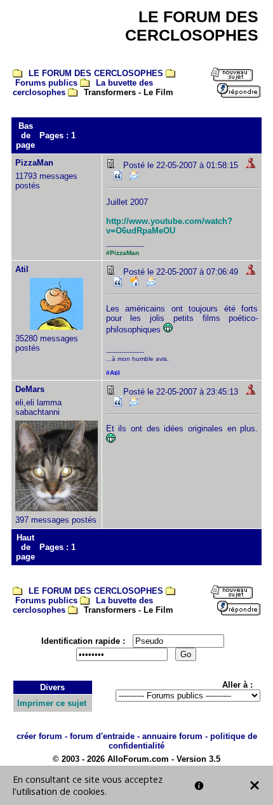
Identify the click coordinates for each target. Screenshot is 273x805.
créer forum (39, 736)
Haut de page (25, 547)
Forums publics (46, 83)
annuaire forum (172, 736)
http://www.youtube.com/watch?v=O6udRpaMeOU (169, 225)
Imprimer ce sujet (51, 703)
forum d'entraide (102, 736)
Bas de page (25, 135)
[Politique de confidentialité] (199, 785)
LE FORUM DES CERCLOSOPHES (96, 73)
